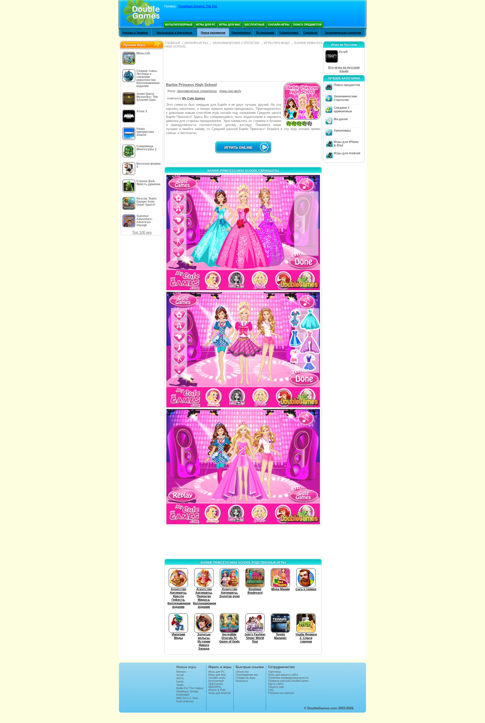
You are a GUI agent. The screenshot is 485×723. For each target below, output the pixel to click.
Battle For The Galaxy (189, 688)
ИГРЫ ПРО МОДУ (277, 43)
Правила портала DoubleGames (288, 680)
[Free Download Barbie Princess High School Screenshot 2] (243, 349)
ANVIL (180, 678)
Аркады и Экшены (135, 32)
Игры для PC (205, 24)
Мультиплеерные (178, 24)
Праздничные (241, 32)
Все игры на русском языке (344, 69)
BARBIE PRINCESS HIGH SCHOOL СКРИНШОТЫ (243, 171)
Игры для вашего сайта (283, 674)
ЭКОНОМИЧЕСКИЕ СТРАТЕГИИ (235, 43)
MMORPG (214, 686)
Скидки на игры (245, 677)
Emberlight (182, 694)
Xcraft (180, 674)
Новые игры (186, 667)
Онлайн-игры (278, 24)
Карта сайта (275, 683)
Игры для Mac (230, 24)
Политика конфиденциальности (288, 677)
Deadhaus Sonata (187, 691)
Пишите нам (276, 686)
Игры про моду (230, 91)
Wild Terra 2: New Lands (187, 699)
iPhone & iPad (216, 689)
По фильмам (265, 32)
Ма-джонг (341, 119)
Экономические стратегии (343, 32)
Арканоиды (342, 130)
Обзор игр (242, 671)
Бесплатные (254, 24)
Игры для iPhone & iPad (346, 143)
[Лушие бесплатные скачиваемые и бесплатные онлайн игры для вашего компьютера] (142, 14)
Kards (180, 681)
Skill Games (215, 683)
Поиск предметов (307, 24)
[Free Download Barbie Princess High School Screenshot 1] (243, 232)
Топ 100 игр (142, 232)
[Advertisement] (243, 64)
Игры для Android (347, 153)
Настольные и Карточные (174, 32)
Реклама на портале (281, 692)
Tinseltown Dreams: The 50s (197, 6)
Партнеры (274, 671)
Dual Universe (185, 701)
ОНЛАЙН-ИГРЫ (196, 43)
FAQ (271, 689)
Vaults (180, 684)
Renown (181, 671)
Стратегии (310, 32)
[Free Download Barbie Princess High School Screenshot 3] (243, 466)
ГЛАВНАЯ (172, 43)
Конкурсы (242, 680)
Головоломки (288, 32)
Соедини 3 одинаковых (343, 109)
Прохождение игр (247, 674)
